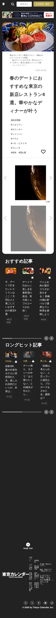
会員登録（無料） (43, 4)
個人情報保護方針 (36, 567)
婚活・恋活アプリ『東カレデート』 (46, 570)
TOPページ (30, 559)
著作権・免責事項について (36, 576)
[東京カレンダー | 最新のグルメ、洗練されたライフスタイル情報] (3, 4)
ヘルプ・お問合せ (30, 567)
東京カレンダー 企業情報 (31, 586)
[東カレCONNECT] (28, 15)
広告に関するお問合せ (30, 576)
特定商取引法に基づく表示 (36, 585)
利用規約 (36, 561)
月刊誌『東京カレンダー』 (46, 564)
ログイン (24, 4)
